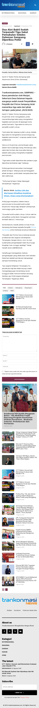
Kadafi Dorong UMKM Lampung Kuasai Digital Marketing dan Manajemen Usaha (25, 532)
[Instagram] (9, 631)
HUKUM (5, 23)
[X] (15, 631)
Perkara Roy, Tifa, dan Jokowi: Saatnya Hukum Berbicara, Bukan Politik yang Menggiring (26, 495)
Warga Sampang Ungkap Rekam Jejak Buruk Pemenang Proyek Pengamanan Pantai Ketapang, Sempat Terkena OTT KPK (26, 434)
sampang (5, 290)
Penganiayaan (28, 288)
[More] (32, 44)
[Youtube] (20, 631)
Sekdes (12, 290)
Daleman (10, 288)
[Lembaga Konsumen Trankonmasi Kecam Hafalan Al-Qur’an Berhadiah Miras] (8, 558)
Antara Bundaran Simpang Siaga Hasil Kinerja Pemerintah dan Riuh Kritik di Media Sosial (26, 543)
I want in (18, 692)
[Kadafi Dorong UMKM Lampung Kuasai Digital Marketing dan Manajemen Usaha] (8, 534)
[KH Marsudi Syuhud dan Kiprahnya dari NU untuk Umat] (8, 311)
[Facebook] (28, 44)
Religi (4, 676)
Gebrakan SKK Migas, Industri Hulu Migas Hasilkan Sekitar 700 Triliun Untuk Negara (26, 457)
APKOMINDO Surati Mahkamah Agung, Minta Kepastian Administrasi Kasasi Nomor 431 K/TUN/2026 (26, 579)
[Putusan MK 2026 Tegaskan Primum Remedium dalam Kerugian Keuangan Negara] (8, 569)
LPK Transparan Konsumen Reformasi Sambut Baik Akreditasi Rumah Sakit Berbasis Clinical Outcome (25, 520)
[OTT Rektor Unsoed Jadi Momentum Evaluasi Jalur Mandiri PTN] (8, 299)
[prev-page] (3, 589)
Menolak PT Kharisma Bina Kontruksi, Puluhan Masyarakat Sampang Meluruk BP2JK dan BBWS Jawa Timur (26, 446)
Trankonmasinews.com (26, 85)
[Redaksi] (4, 44)
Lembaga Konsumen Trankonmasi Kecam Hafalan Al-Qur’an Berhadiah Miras (25, 555)
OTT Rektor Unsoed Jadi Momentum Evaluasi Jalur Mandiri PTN (24, 296)
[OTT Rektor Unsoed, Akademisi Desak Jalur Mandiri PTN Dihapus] (8, 323)
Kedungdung (19, 288)
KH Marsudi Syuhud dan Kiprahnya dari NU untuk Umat (26, 308)
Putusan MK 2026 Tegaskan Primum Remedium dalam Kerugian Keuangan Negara (25, 567)
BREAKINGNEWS (6, 668)
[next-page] (6, 589)
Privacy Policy (24, 697)
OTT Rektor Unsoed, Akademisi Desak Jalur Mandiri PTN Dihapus (26, 320)
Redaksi (9, 44)
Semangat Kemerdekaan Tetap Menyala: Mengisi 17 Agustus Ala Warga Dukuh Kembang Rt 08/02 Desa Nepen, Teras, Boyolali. (25, 509)
